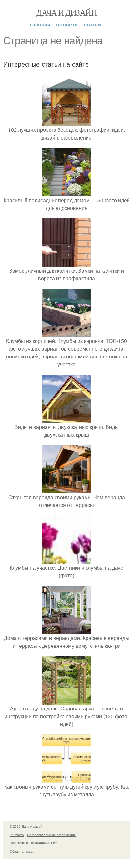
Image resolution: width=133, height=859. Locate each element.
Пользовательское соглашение (51, 835)
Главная (40, 24)
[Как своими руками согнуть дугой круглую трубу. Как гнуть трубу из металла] (66, 778)
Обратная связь (22, 851)
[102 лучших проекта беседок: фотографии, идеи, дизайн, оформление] (66, 122)
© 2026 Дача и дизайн (27, 826)
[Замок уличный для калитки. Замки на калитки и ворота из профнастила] (66, 262)
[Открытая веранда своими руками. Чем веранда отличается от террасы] (66, 489)
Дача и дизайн (66, 12)
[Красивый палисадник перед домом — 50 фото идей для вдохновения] (66, 192)
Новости (67, 24)
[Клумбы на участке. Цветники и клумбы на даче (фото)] (66, 560)
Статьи (92, 24)
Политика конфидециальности (33, 842)
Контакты (17, 835)
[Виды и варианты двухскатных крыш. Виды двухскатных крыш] (66, 419)
